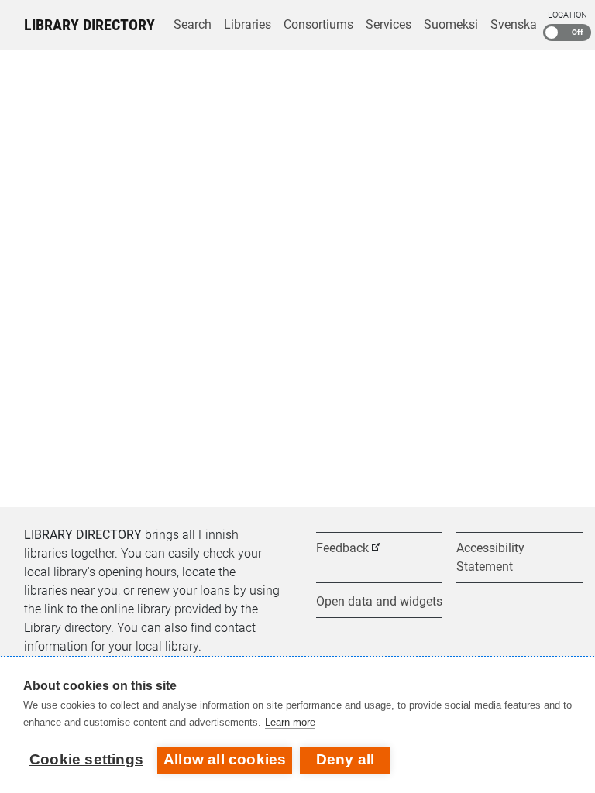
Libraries (247, 24)
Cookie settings (86, 759)
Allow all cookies (224, 759)
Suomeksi (451, 24)
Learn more (290, 722)
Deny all (345, 759)
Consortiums (318, 24)
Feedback (342, 548)
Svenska (513, 24)
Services (388, 24)
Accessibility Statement (490, 557)
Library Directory (89, 24)
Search (193, 24)
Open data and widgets (379, 601)
